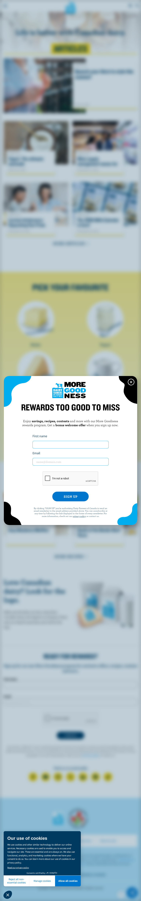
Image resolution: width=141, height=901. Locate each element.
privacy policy (79, 516)
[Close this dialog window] (131, 382)
